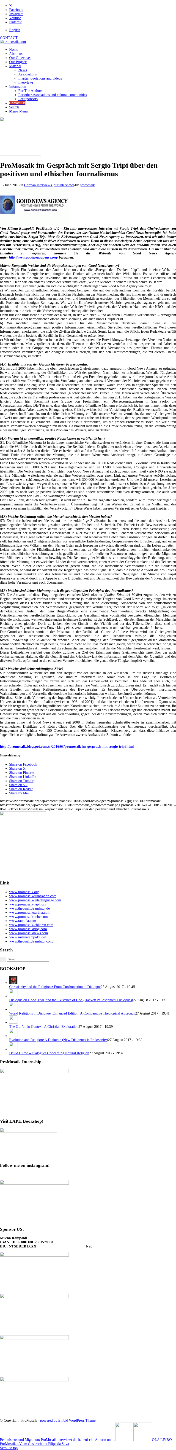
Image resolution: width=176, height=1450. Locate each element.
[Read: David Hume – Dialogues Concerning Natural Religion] (13, 1049)
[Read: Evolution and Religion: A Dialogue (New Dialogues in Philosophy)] (13, 1036)
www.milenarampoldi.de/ (27, 937)
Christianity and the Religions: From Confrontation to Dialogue (55, 987)
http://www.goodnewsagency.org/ (33, 257)
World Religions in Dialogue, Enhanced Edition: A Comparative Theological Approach (72, 1013)
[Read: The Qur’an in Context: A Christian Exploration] (13, 1022)
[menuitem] (92, 30)
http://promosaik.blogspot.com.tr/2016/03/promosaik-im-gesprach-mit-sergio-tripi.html (67, 746)
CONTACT (9, 38)
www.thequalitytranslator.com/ (31, 941)
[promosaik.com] (13, 42)
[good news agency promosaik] (20, 154)
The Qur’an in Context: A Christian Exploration (43, 1026)
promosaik (87, 185)
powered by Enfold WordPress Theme (68, 1420)
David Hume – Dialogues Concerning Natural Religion (49, 1053)
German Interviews (38, 185)
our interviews (64, 185)
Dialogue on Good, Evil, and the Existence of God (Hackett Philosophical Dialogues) (71, 1000)
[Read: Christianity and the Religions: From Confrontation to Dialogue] (13, 983)
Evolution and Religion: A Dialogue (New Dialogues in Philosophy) (58, 1040)
